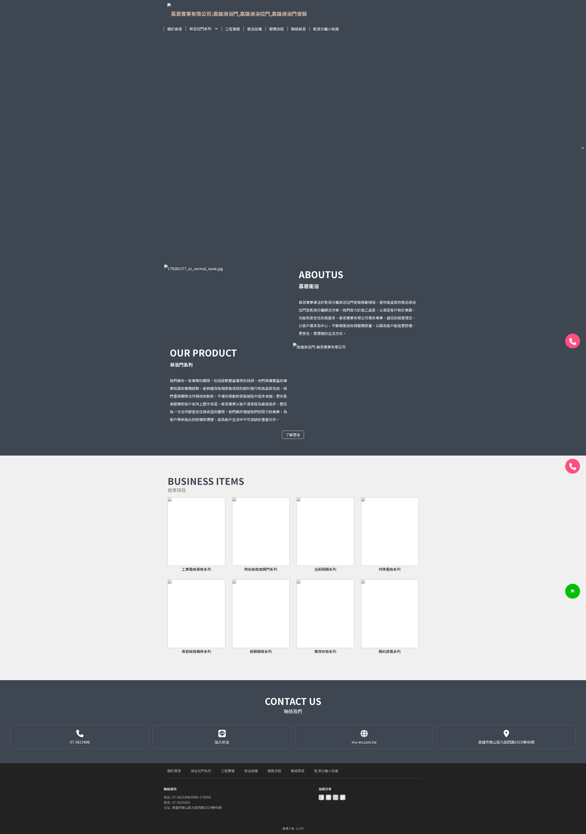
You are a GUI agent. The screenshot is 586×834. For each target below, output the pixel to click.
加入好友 (222, 742)
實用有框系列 (325, 651)
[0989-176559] (572, 466)
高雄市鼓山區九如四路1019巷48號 (506, 742)
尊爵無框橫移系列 (196, 651)
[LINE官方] (572, 591)
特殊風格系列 (390, 569)
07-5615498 (80, 742)
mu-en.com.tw (364, 742)
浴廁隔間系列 (325, 569)
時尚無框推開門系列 (260, 569)
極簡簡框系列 (261, 651)
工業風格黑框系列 (196, 569)
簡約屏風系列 (390, 651)
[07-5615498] (572, 341)
